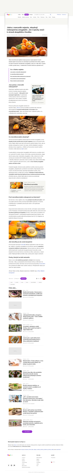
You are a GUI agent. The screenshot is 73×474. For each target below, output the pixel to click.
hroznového (42, 263)
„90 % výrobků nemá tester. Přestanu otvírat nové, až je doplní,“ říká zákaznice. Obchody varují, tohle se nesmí (26, 399)
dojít (22, 148)
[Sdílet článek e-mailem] (41, 278)
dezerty (26, 449)
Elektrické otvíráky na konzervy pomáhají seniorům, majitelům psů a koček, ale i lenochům (26, 422)
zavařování (58, 449)
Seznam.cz (64, 14)
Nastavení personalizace (26, 467)
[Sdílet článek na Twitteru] (39, 278)
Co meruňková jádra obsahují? (17, 74)
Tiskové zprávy (24, 462)
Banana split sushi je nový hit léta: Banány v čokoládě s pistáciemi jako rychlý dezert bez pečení (26, 411)
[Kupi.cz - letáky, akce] (9, 15)
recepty (22, 449)
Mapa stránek (24, 465)
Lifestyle (24, 313)
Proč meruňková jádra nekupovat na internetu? (20, 76)
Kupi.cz (23, 441)
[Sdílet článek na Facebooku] (37, 278)
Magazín (26, 14)
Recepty (31, 14)
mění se (18, 107)
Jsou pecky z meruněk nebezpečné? (18, 72)
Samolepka (38, 462)
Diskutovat (23, 278)
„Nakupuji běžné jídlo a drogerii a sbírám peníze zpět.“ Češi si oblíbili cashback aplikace (26, 316)
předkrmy (46, 449)
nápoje (35, 449)
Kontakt (23, 459)
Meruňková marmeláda (27, 187)
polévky (41, 449)
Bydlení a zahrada (26, 324)
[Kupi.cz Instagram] (11, 465)
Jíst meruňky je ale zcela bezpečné (17, 78)
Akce (23, 14)
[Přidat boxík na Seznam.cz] (43, 278)
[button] (27, 431)
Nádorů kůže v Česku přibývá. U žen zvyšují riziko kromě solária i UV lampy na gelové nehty (26, 362)
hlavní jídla (31, 449)
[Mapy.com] (14, 465)
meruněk (23, 244)
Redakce (23, 460)
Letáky (19, 14)
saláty (52, 449)
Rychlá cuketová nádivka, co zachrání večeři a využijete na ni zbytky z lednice (26, 386)
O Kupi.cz (23, 457)
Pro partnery (53, 457)
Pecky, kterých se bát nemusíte (17, 80)
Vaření (24, 290)
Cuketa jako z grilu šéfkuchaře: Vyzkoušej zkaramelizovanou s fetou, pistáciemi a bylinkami (26, 339)
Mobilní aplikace (39, 457)
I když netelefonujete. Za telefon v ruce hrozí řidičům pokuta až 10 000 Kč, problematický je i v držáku (38, 93)
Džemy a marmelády (31, 182)
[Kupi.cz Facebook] (8, 465)
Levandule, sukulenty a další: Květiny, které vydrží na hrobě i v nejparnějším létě (26, 327)
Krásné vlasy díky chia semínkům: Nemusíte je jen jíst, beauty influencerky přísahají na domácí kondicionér (26, 374)
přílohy (49, 449)
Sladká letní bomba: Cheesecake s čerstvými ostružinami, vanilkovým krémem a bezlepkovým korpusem (26, 293)
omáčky (38, 449)
